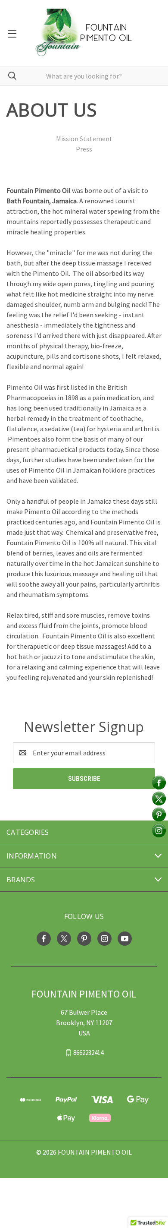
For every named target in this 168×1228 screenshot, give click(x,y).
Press (84, 149)
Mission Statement (84, 138)
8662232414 (88, 1052)
